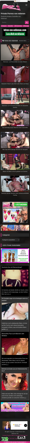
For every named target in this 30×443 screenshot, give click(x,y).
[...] (9, 294)
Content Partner (6, 435)
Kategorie (4, 25)
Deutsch (18, 1)
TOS (10, 438)
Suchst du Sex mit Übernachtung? (12, 267)
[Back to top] (25, 438)
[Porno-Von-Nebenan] (12, 7)
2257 (13, 438)
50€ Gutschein (18, 25)
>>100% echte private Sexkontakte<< (15, 442)
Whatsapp (26, 25)
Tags (16, 438)
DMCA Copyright (15, 435)
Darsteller (10, 25)
